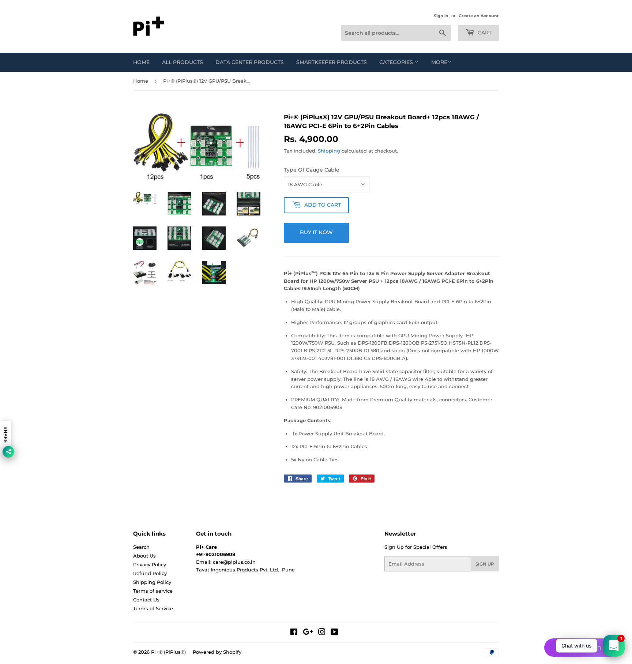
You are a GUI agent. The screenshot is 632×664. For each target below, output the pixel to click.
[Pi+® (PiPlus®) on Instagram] (322, 633)
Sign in (441, 15)
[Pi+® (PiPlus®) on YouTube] (334, 633)
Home (141, 62)
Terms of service (153, 591)
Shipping (329, 151)
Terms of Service (153, 608)
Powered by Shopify (217, 652)
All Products (182, 62)
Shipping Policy (152, 582)
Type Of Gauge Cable (311, 169)
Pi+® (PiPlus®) (168, 652)
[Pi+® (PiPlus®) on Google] (308, 633)
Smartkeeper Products (331, 62)
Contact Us (146, 600)
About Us (144, 556)
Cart (484, 32)
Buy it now (316, 232)
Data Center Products (249, 62)
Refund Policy (150, 573)
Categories (396, 62)
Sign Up (484, 564)
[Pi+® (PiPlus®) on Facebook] (294, 633)
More (439, 62)
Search (141, 547)
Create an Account (479, 15)
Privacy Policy (149, 564)
